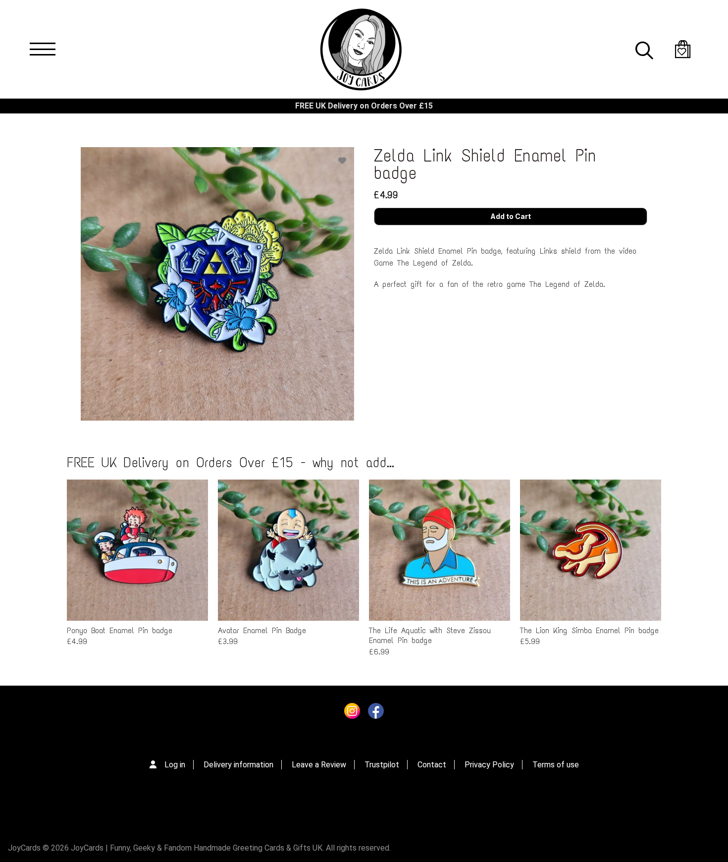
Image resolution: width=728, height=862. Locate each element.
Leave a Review (319, 764)
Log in (174, 764)
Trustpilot (381, 764)
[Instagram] (352, 713)
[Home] (360, 49)
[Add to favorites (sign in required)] (342, 160)
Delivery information (238, 764)
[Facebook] (376, 713)
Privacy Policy (489, 764)
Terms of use (555, 764)
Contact (431, 764)
